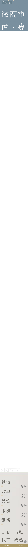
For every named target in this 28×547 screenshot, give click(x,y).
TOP (25, 542)
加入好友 (21, 546)
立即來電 (6, 546)
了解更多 (3, 463)
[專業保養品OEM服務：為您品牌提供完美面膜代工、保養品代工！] (7, 2)
